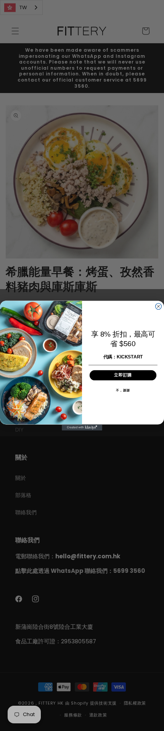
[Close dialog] (159, 306)
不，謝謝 (123, 390)
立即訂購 (123, 375)
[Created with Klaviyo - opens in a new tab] (82, 427)
